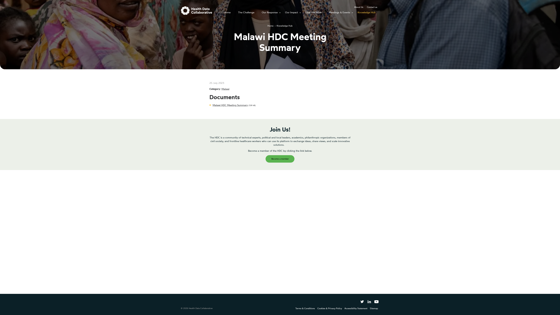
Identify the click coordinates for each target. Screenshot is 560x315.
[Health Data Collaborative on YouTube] (376, 301)
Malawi (225, 88)
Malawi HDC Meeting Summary (230, 105)
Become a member (280, 159)
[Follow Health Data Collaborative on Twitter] (362, 301)
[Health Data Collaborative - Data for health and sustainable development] (196, 10)
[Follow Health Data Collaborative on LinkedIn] (369, 301)
